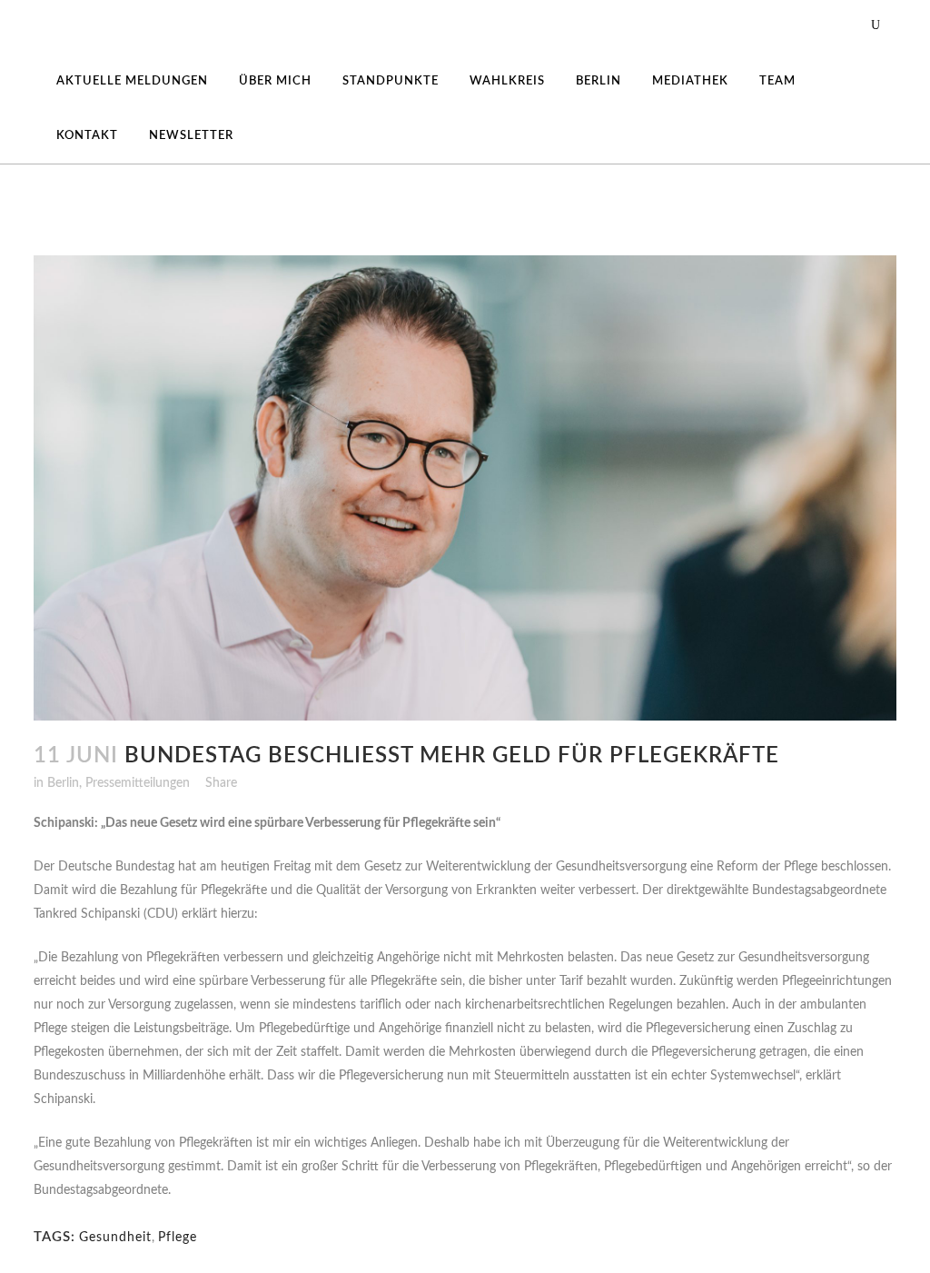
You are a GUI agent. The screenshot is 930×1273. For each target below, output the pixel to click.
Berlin (63, 783)
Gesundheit (115, 1237)
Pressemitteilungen (137, 783)
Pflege (177, 1237)
